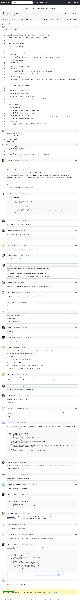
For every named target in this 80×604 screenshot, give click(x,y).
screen (9, 270)
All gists (36, 2)
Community (37, 599)
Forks (34, 19)
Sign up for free (8, 592)
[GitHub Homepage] (6, 600)
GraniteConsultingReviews (15, 484)
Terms (19, 599)
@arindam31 (10, 516)
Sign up (76, 2)
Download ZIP (73, 19)
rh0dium (10, 194)
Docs (43, 599)
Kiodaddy (10, 474)
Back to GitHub (43, 2)
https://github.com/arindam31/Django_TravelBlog (48, 574)
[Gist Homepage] (5, 3)
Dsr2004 (10, 581)
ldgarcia (10, 245)
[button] (64, 19)
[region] (40, 79)
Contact (47, 599)
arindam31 (10, 494)
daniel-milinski (12, 327)
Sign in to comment (52, 592)
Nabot (9, 462)
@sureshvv (10, 389)
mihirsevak (11, 408)
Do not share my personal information (66, 599)
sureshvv (10, 374)
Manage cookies (53, 599)
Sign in (70, 2)
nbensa (10, 160)
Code (6, 19)
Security (28, 599)
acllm (9, 524)
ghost (9, 302)
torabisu (10, 220)
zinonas (10, 312)
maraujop (9, 13)
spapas (10, 230)
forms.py (17, 13)
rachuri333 (11, 534)
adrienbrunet (11, 292)
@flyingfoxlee (11, 296)
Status (32, 599)
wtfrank (10, 386)
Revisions (15, 19)
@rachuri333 (11, 548)
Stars (25, 19)
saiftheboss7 (11, 395)
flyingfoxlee (11, 255)
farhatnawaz (11, 513)
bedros (10, 347)
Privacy (23, 599)
